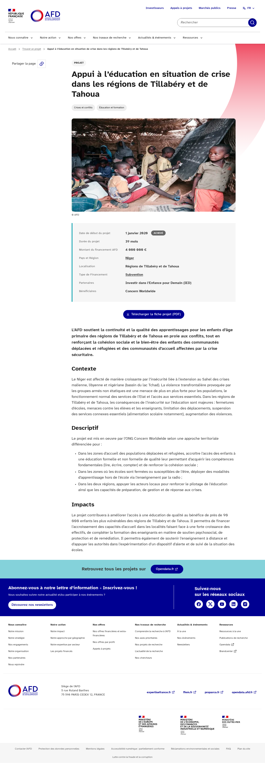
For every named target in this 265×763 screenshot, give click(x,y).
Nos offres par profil (104, 642)
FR (249, 8)
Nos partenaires (16, 658)
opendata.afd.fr (242, 692)
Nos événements (186, 638)
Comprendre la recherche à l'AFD (153, 631)
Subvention (134, 274)
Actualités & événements (154, 37)
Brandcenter (226, 651)
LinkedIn (233, 604)
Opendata (224, 644)
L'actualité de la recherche (149, 651)
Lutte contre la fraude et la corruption (132, 757)
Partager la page (41, 64)
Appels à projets (181, 8)
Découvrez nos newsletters (32, 605)
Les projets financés (61, 651)
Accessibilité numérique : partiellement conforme (137, 748)
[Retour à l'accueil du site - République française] (55, 16)
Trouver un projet (31, 49)
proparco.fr (212, 692)
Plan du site (243, 748)
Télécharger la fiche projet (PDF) (156, 314)
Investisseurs (155, 8)
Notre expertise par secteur (65, 644)
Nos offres (74, 37)
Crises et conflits (83, 107)
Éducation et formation (111, 107)
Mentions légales (95, 748)
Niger (129, 258)
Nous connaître (18, 37)
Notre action (48, 37)
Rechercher (252, 22)
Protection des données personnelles (59, 748)
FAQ (228, 748)
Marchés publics (209, 8)
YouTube (222, 604)
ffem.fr (187, 692)
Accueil (12, 49)
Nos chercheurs (143, 658)
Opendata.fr (165, 569)
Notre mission (16, 631)
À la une (181, 631)
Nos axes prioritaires (146, 638)
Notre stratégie (16, 638)
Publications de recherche (233, 638)
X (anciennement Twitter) (210, 604)
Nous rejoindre (16, 664)
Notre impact (58, 631)
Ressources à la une (230, 631)
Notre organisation (18, 651)
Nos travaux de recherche (109, 37)
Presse (231, 8)
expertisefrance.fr (159, 692)
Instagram (245, 604)
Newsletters (183, 644)
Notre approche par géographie (68, 638)
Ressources (190, 37)
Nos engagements (18, 644)
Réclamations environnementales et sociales (195, 748)
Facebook (199, 604)
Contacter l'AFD (23, 748)
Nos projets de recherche (148, 644)
